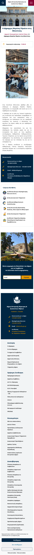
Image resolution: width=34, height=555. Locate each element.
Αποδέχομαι (17, 540)
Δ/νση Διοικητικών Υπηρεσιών (16, 198)
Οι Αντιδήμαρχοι (12, 349)
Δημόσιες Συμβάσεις (13, 379)
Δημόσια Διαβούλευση (14, 433)
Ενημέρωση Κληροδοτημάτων (16, 518)
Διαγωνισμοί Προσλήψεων (15, 441)
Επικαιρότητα (14, 34)
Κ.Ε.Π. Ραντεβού (12, 388)
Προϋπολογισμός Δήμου (14, 521)
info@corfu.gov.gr (17, 170)
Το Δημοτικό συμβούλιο (14, 352)
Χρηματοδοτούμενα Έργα (14, 507)
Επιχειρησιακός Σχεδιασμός (15, 524)
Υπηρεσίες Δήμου (12, 367)
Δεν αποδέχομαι (17, 544)
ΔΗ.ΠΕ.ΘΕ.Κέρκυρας (13, 385)
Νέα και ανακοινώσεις (14, 421)
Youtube (20, 311)
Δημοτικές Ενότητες (13, 359)
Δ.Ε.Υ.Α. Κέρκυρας (12, 382)
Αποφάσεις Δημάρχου (13, 500)
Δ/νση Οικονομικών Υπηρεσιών (16, 214)
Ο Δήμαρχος (10, 346)
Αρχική (7, 34)
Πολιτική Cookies (12, 552)
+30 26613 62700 (12, 163)
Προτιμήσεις (17, 549)
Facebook (14, 311)
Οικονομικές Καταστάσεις (15, 515)
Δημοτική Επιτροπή (13, 355)
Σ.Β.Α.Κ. (9, 400)
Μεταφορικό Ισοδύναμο (14, 408)
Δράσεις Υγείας (11, 444)
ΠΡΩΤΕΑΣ (10, 411)
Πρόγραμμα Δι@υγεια (13, 375)
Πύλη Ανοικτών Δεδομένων (15, 397)
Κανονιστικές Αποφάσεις (14, 503)
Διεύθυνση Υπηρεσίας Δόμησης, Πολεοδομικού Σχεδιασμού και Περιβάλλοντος (16, 220)
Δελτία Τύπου (23, 34)
